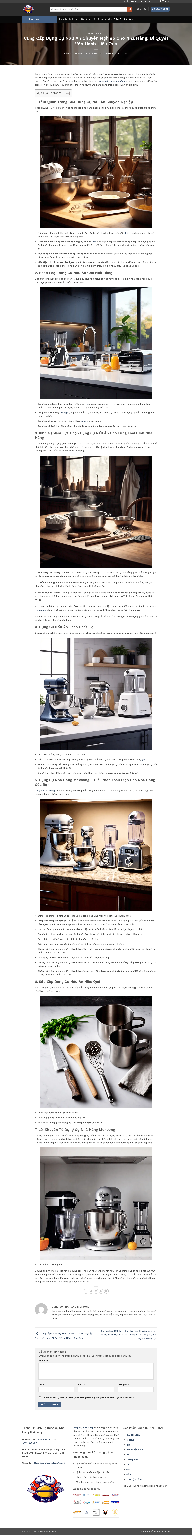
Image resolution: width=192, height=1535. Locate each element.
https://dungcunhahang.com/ (49, 1463)
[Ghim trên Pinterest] (101, 1291)
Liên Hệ (108, 19)
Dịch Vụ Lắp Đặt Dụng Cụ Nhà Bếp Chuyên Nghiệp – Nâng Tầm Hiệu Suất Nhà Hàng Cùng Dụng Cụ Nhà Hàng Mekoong (128, 1335)
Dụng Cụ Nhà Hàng (68, 19)
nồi (87, 404)
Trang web (123, 1384)
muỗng (85, 421)
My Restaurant (96, 34)
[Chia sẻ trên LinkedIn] (106, 1291)
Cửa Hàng (85, 19)
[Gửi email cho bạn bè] (96, 1291)
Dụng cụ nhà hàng (45, 790)
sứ (81, 447)
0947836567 (30, 1442)
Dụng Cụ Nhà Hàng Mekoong (113, 53)
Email (81, 1384)
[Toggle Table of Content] (66, 93)
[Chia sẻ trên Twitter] (91, 1291)
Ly (127, 1464)
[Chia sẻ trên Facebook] (86, 1291)
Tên (41, 1384)
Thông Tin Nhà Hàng (123, 19)
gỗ (143, 759)
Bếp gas (65, 412)
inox (94, 241)
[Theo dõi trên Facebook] (160, 1)
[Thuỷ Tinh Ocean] (86, 1502)
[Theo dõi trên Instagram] (163, 1)
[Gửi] (129, 9)
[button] (141, 9)
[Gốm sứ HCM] (96, 1502)
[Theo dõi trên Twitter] (166, 1)
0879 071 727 (45, 1439)
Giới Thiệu (98, 19)
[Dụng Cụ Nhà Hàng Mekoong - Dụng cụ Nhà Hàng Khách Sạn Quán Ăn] (34, 9)
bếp (127, 233)
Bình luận (43, 1360)
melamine (40, 610)
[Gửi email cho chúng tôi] (168, 1)
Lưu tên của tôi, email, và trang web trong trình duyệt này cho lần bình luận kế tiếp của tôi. (89, 1397)
